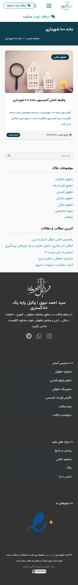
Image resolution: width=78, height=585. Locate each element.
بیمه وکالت (65, 406)
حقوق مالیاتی (64, 198)
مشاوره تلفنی (64, 459)
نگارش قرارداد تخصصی (58, 397)
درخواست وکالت (62, 415)
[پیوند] (67, 6)
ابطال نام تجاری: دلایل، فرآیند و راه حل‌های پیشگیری (39, 246)
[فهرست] (49, 6)
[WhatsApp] (39, 336)
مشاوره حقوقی (63, 371)
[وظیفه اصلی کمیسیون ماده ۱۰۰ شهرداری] (39, 94)
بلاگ (69, 467)
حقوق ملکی (65, 205)
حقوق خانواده (64, 179)
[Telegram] (28, 336)
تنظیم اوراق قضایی (61, 380)
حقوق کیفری (65, 192)
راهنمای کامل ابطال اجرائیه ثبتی (52, 239)
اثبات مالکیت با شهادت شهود (54, 265)
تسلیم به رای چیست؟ (59, 252)
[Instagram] (49, 336)
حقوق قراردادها (63, 185)
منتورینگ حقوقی (62, 389)
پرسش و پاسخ (63, 450)
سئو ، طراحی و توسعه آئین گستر (39, 567)
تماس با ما (65, 476)
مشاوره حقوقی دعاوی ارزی (55, 258)
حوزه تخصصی (64, 211)
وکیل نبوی (50, 555)
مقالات (68, 217)
